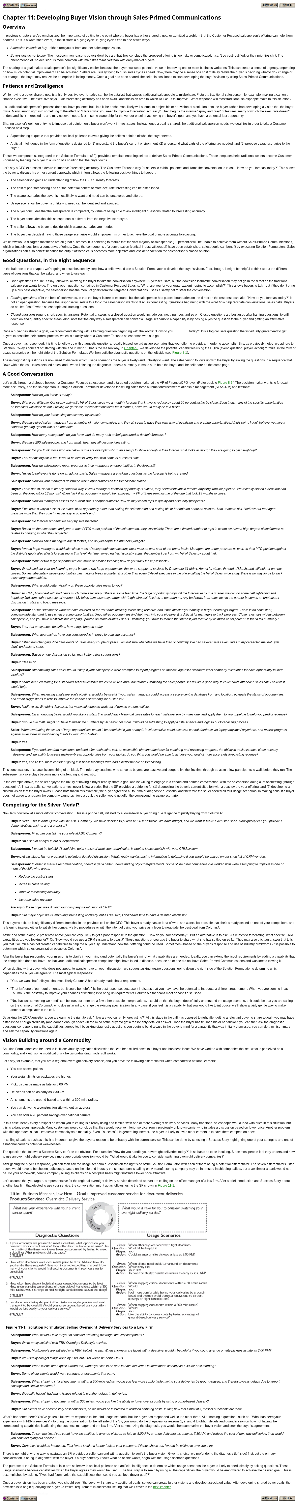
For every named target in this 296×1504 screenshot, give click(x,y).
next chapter (162, 1487)
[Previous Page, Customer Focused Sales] (269, 5)
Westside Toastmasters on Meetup (25, 1493)
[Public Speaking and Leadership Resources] (28, 5)
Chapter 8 (131, 348)
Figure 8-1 (179, 352)
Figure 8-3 (225, 382)
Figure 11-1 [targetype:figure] (166, 1185)
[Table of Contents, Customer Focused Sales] (11, 5)
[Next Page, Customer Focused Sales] (287, 5)
